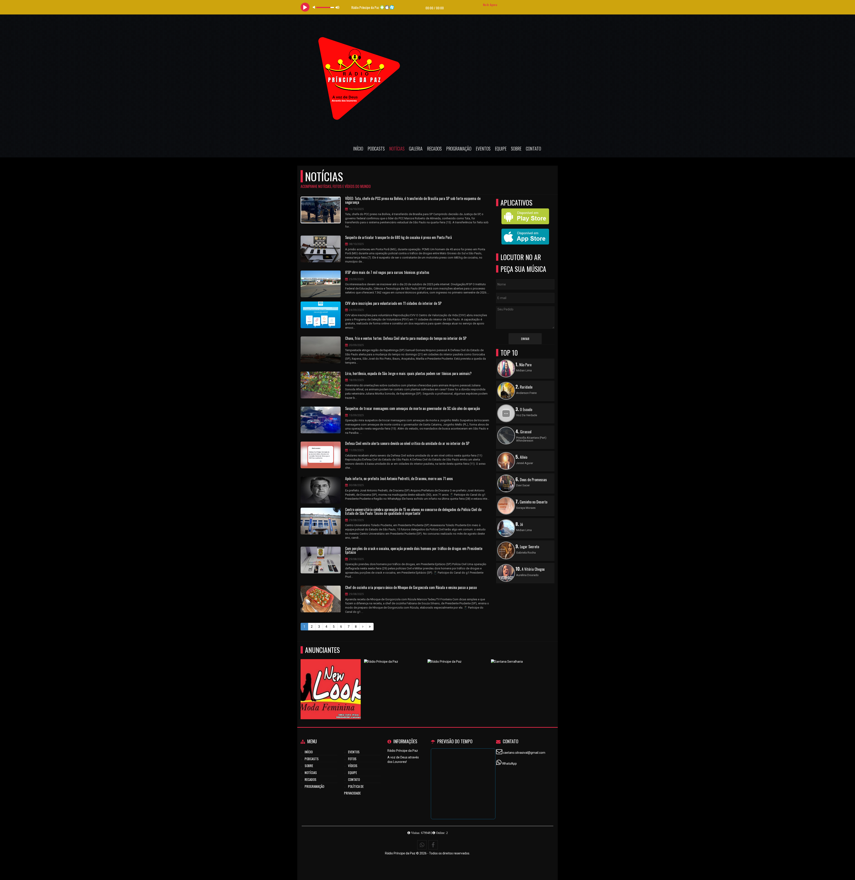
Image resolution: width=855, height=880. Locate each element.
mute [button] (315, 7)
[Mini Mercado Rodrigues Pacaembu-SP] (331, 681)
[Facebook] (433, 844)
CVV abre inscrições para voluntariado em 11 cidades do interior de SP (393, 303)
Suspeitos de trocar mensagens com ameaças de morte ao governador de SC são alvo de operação (412, 409)
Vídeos (352, 765)
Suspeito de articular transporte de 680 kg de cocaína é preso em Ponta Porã (398, 238)
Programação (458, 148)
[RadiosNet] (457, 681)
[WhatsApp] (422, 844)
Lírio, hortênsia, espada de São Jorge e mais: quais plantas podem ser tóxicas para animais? (408, 374)
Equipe (501, 148)
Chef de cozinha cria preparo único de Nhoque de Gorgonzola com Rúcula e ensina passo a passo (411, 588)
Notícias (397, 148)
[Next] (362, 626)
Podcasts (376, 148)
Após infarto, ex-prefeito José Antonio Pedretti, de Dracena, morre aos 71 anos (399, 479)
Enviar (525, 338)
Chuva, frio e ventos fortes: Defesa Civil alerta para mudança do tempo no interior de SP (405, 338)
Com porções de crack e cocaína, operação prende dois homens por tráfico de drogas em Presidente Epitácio (413, 550)
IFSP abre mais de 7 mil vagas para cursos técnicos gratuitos (387, 273)
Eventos (483, 148)
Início (358, 148)
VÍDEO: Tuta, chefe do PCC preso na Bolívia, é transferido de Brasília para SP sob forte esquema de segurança (412, 200)
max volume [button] (338, 7)
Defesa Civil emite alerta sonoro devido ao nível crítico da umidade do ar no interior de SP (407, 444)
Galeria (416, 148)
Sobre (516, 148)
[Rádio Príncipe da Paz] (521, 681)
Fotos (352, 758)
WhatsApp (509, 763)
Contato (533, 148)
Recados (434, 148)
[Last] (370, 626)
